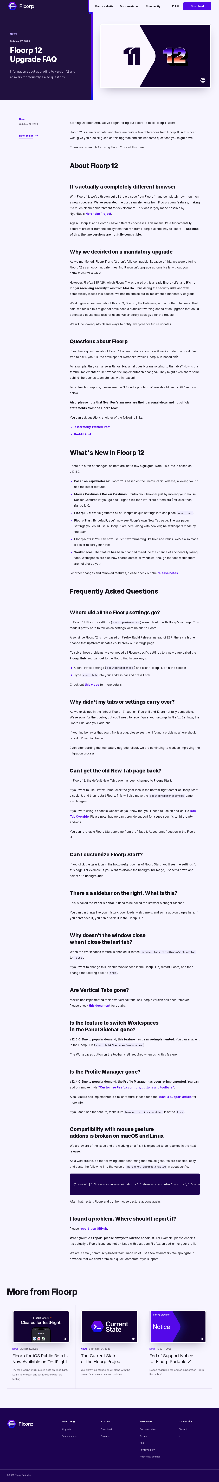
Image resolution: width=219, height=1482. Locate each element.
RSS (142, 1443)
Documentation (129, 6)
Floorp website (104, 6)
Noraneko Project (98, 213)
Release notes (69, 1436)
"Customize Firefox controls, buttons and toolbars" (136, 1087)
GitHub (143, 1436)
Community (153, 6)
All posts (66, 1429)
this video (92, 684)
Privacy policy (147, 1449)
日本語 (175, 6)
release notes (168, 573)
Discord (183, 1429)
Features (105, 1436)
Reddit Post (82, 434)
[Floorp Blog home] (21, 6)
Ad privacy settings (150, 1456)
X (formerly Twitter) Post (92, 427)
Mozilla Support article (175, 1097)
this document (99, 1005)
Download (197, 6)
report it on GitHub (93, 1228)
